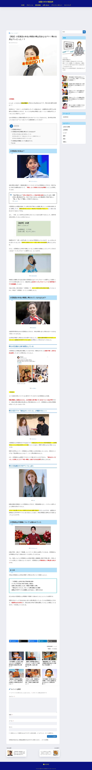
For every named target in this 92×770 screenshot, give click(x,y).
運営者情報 (38, 5)
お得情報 (65, 129)
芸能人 (64, 141)
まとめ (13, 143)
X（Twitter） (34, 388)
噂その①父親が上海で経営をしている (21, 134)
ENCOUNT (34, 327)
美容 (64, 138)
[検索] (84, 31)
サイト (10, 727)
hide (16, 126)
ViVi (34, 500)
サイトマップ (67, 5)
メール (11, 721)
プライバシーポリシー (56, 5)
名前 (11, 714)
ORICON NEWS (34, 275)
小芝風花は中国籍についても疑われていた (21, 140)
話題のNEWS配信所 (46, 2)
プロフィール (30, 5)
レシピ (55, 646)
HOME (22, 5)
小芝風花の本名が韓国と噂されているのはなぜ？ (23, 131)
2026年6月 (65, 117)
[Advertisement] (46, 18)
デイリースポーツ (34, 181)
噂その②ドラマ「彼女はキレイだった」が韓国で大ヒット (26, 136)
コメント (12, 696)
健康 (64, 135)
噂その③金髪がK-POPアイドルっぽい (22, 138)
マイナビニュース (34, 548)
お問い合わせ (46, 5)
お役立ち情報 (66, 126)
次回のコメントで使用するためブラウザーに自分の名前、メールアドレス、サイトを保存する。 (32, 733)
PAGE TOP (88, 746)
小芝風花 (55, 648)
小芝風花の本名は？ (16, 129)
